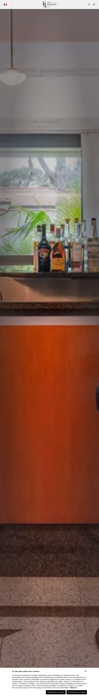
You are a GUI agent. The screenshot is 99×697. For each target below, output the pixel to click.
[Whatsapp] (93, 4)
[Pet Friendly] (89, 4)
